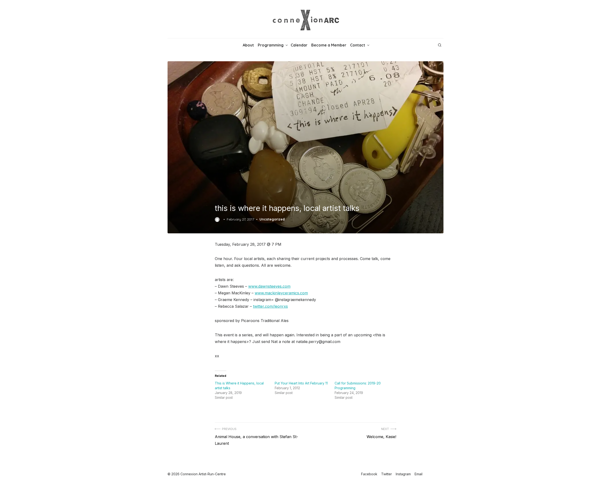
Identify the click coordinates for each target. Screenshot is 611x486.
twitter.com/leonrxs (270, 306)
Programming (271, 45)
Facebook (369, 474)
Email (418, 474)
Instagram (403, 474)
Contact (357, 45)
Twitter (386, 474)
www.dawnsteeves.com (269, 286)
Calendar (299, 45)
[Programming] (172, 45)
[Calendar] (176, 45)
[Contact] (184, 45)
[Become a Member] (180, 45)
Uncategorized (272, 219)
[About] (168, 45)
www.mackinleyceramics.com (281, 293)
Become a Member (328, 45)
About (248, 45)
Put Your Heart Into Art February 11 (301, 383)
